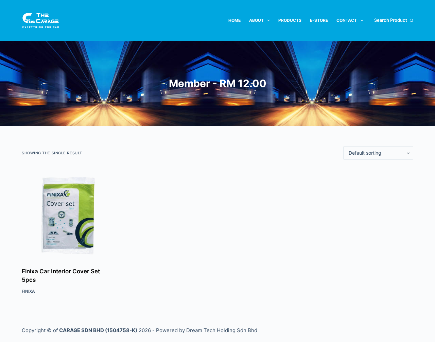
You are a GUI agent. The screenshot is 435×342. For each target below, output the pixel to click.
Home (234, 20)
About (256, 20)
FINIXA (28, 291)
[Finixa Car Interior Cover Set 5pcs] (67, 213)
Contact (346, 20)
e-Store (319, 20)
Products (289, 20)
